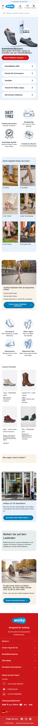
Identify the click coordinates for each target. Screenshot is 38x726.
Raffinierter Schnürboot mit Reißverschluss (27, 435)
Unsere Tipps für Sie (10, 648)
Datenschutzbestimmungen (25, 723)
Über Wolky (6, 661)
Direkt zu (5, 641)
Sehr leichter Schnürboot (7, 398)
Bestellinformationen (10, 654)
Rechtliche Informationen (11, 667)
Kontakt (4, 679)
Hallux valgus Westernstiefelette (28, 399)
